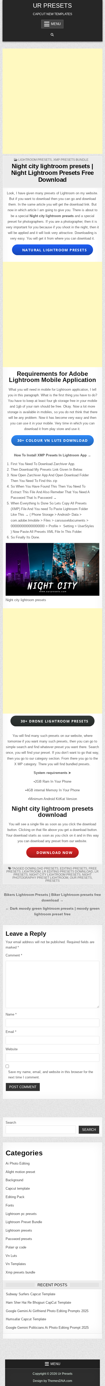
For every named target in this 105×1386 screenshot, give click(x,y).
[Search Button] (52, 34)
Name (11, 1014)
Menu (56, 24)
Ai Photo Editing (18, 1163)
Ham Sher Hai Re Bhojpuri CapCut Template (38, 1302)
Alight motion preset (20, 1172)
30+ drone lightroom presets (53, 721)
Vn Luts (11, 1256)
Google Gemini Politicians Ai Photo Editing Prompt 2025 (47, 1327)
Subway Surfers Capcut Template (30, 1294)
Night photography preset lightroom (51, 876)
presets (52, 881)
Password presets (19, 1239)
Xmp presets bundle (70, 160)
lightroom (31, 871)
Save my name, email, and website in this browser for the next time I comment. (50, 1074)
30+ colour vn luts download (52, 440)
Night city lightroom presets (55, 874)
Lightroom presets (35, 160)
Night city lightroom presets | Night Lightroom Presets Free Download (52, 173)
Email (11, 1032)
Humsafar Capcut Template (26, 1319)
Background (14, 1180)
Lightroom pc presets (21, 1214)
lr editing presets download (67, 871)
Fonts (10, 1205)
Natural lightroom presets (53, 249)
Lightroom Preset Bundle (24, 1222)
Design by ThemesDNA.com (52, 1381)
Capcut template (18, 1188)
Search (11, 1122)
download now (53, 852)
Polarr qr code (16, 1247)
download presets (41, 868)
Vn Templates (16, 1264)
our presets (81, 878)
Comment (14, 955)
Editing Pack (15, 1197)
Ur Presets (52, 5)
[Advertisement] (52, 101)
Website (12, 1049)
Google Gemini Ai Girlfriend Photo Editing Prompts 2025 (47, 1311)
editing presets (73, 868)
